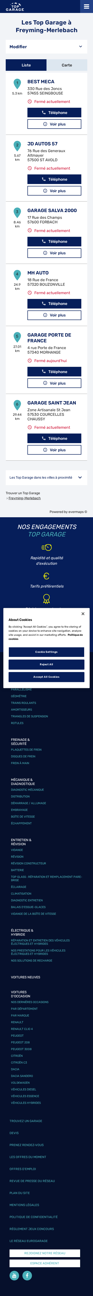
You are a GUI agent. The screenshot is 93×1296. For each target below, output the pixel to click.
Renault (17, 1022)
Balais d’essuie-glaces (28, 907)
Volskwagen (20, 1082)
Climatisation (21, 893)
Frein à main (20, 763)
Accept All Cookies (46, 676)
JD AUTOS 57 (42, 144)
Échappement (21, 823)
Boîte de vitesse (23, 816)
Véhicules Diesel (23, 1089)
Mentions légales (24, 1205)
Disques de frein (23, 756)
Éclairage (18, 887)
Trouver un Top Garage (23, 493)
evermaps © (77, 512)
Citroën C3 (19, 1062)
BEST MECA (40, 81)
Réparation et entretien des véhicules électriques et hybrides (40, 942)
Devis (14, 1133)
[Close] (83, 613)
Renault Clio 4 (22, 1029)
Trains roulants (23, 703)
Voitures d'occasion (20, 994)
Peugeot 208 (20, 1042)
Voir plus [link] (58, 124)
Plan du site (20, 1193)
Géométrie (18, 696)
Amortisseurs (21, 709)
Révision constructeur (28, 863)
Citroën (17, 1056)
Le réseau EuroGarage (29, 1241)
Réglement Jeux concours (32, 1229)
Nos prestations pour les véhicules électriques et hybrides (38, 952)
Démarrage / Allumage (28, 803)
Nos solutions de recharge (31, 960)
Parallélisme (21, 689)
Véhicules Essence (25, 1096)
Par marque (20, 1015)
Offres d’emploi (23, 1169)
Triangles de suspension (29, 716)
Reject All (46, 664)
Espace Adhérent (44, 1263)
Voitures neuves (25, 977)
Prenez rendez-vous (27, 1145)
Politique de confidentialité (34, 1217)
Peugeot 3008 (21, 1049)
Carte (67, 65)
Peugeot (17, 1035)
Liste (26, 65)
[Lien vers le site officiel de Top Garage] (15, 6)
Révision (17, 856)
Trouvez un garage (26, 1121)
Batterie (17, 870)
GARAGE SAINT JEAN (51, 403)
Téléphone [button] (57, 112)
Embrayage (19, 810)
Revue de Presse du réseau (32, 1181)
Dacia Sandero (22, 1076)
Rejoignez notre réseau (44, 1253)
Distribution (20, 796)
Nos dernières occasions (29, 1002)
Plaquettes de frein (26, 749)
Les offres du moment (28, 1157)
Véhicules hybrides (26, 1103)
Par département (24, 1009)
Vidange (17, 850)
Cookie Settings (46, 652)
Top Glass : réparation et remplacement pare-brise (46, 878)
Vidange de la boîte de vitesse (33, 914)
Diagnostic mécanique (27, 789)
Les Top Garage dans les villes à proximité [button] (41, 478)
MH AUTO (38, 273)
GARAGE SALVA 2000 (52, 210)
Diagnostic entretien (27, 900)
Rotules (17, 723)
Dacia (15, 1069)
